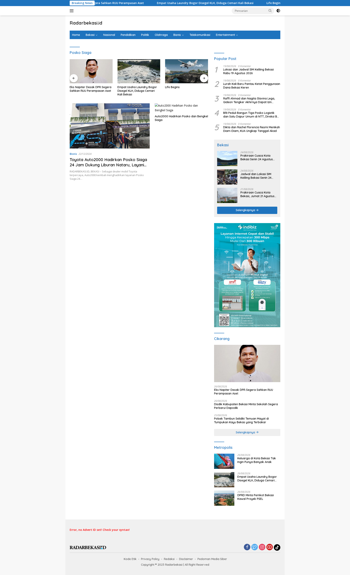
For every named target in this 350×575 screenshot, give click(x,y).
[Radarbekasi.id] (88, 547)
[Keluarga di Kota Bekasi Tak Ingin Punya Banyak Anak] (224, 461)
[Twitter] (254, 547)
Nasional (109, 35)
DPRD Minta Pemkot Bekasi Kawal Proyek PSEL (255, 497)
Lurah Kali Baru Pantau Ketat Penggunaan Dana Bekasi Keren (251, 85)
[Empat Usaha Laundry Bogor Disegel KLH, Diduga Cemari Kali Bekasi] (138, 71)
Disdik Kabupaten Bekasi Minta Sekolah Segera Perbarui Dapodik (246, 406)
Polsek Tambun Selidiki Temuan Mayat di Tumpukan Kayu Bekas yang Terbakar (241, 420)
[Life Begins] (186, 71)
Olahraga (161, 35)
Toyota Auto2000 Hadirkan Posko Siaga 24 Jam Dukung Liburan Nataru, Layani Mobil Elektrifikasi (108, 165)
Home (76, 35)
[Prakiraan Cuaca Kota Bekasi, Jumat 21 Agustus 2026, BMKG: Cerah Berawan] (227, 195)
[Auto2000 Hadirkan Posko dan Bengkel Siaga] (181, 107)
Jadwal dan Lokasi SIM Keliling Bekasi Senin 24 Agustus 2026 (255, 176)
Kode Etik (130, 559)
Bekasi (90, 35)
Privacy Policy (150, 559)
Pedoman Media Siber (212, 559)
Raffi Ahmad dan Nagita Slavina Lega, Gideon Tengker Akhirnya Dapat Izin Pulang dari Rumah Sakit (249, 100)
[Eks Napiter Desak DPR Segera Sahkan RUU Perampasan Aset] (91, 71)
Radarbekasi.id (86, 23)
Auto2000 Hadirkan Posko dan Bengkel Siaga (181, 118)
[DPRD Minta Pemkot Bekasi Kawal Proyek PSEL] (224, 498)
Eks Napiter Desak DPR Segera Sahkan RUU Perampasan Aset (90, 89)
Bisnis (177, 35)
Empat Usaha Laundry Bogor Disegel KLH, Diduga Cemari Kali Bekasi (188, 3)
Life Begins (257, 3)
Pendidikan (128, 35)
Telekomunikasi (200, 35)
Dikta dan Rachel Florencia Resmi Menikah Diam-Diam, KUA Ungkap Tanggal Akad (251, 129)
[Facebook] (247, 547)
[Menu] (72, 10)
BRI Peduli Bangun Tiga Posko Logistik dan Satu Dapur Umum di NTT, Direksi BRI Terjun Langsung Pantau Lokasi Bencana (251, 114)
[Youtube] (269, 547)
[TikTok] (277, 547)
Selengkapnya (246, 210)
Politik (145, 35)
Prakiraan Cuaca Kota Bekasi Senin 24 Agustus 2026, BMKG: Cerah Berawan (256, 157)
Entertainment (225, 35)
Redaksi (169, 559)
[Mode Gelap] (278, 10)
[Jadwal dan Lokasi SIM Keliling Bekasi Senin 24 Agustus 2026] (227, 177)
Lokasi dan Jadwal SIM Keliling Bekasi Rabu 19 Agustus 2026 (248, 71)
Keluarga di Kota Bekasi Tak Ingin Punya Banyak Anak (256, 460)
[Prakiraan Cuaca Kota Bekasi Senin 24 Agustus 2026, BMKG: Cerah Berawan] (227, 158)
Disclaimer (186, 559)
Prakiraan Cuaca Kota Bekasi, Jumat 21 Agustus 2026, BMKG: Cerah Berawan (257, 194)
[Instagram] (262, 547)
